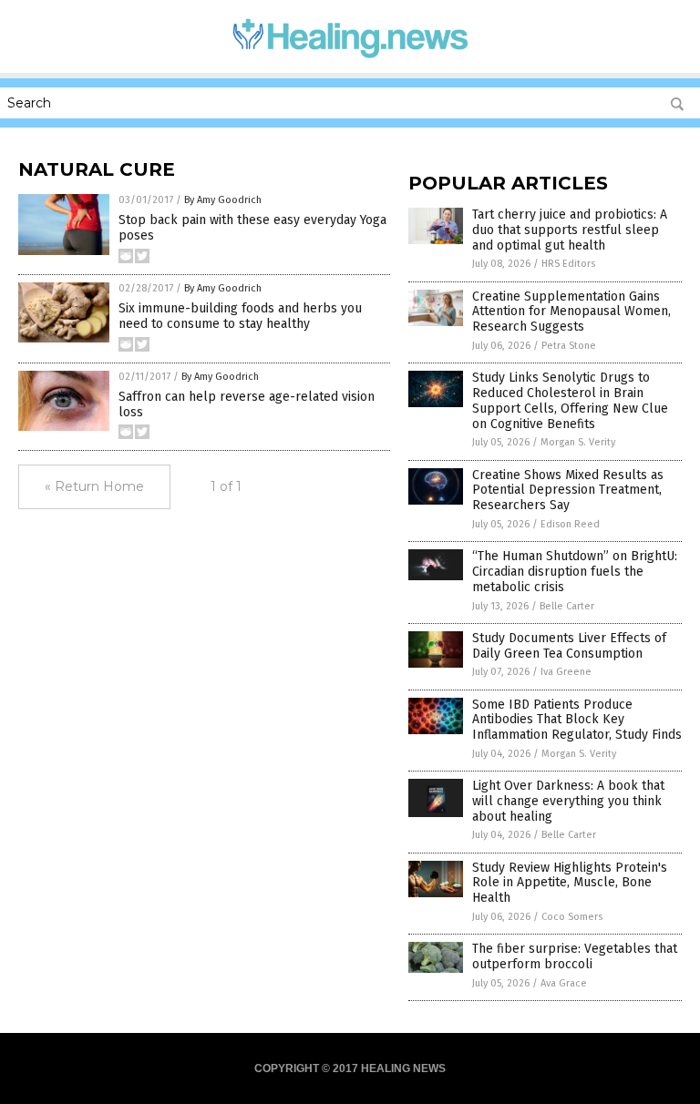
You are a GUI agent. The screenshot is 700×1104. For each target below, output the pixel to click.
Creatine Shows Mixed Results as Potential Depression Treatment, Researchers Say (568, 490)
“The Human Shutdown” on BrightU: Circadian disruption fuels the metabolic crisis (574, 571)
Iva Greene (566, 672)
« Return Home (94, 486)
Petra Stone (568, 346)
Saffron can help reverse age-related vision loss (246, 404)
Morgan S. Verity (577, 442)
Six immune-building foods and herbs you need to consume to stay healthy (240, 316)
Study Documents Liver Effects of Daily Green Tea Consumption (569, 645)
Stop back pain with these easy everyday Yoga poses (252, 227)
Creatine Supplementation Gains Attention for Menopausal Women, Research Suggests (571, 312)
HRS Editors (568, 264)
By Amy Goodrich (223, 200)
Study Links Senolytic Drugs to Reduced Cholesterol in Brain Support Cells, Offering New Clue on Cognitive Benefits (570, 400)
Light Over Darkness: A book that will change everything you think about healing (568, 801)
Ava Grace (563, 983)
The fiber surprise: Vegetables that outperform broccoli (574, 956)
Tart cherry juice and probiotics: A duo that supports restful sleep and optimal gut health (569, 230)
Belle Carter (567, 606)
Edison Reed (570, 524)
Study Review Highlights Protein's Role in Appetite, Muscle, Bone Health (569, 883)
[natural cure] (350, 60)
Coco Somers (571, 917)
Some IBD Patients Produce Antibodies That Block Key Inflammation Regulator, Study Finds (577, 720)
